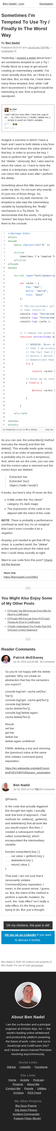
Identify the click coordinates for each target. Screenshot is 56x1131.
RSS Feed (34, 1092)
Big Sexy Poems (26, 1105)
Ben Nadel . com (13, 3)
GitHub (34, 429)
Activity (24, 1080)
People (28, 1088)
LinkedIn (25, 1067)
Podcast (38, 1080)
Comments (7, 51)
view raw (49, 429)
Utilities (41, 1088)
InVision (18, 1092)
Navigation (46, 3)
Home (12, 1080)
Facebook (41, 1067)
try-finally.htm (9, 429)
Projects (18, 1084)
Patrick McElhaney (28, 657)
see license (37, 965)
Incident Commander (26, 1114)
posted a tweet (26, 57)
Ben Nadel (13, 42)
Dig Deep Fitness (26, 1110)
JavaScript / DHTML (38, 47)
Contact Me (13, 1088)
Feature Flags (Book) (27, 1118)
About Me (33, 1084)
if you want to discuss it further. (28, 937)
